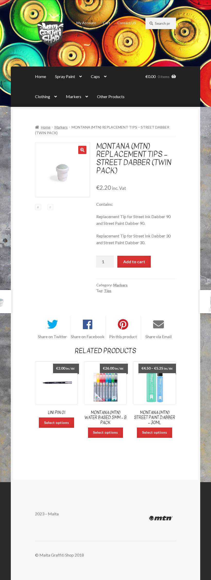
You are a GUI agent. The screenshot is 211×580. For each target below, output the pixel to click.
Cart (106, 23)
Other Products (111, 96)
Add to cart (134, 261)
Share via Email (158, 336)
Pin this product (123, 336)
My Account (86, 23)
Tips (107, 290)
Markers (73, 96)
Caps (95, 76)
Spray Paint (65, 76)
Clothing (42, 96)
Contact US (126, 23)
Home (40, 76)
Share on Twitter (52, 336)
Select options (56, 422)
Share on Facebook (87, 336)
